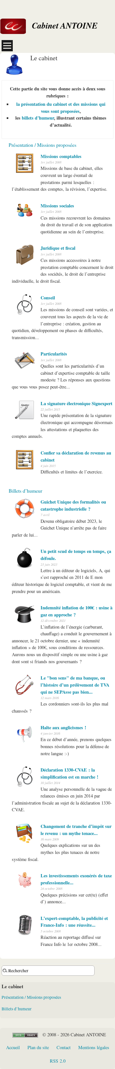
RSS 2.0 (57, 1061)
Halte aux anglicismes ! (63, 727)
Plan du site (38, 1047)
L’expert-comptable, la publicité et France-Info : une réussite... (74, 922)
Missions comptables (61, 156)
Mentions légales (93, 1047)
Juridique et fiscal (58, 248)
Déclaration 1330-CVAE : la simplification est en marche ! (69, 773)
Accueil (13, 1047)
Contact (64, 1047)
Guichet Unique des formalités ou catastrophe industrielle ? (73, 505)
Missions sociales (57, 205)
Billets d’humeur (25, 490)
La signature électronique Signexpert (76, 403)
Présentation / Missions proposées (42, 144)
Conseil (48, 297)
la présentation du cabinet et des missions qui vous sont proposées (60, 107)
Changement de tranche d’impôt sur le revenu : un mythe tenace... (76, 830)
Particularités (54, 353)
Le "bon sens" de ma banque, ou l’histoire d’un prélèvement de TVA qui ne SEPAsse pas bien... (75, 684)
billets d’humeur (38, 117)
